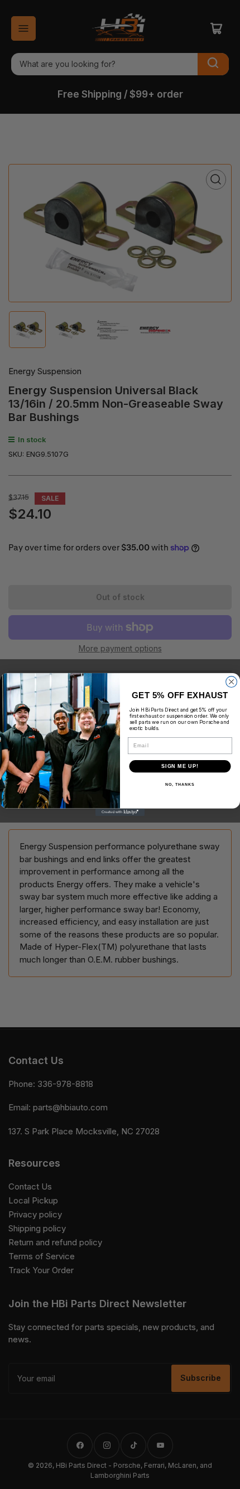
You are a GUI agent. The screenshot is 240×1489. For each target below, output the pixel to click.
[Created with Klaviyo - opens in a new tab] (120, 812)
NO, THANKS (179, 784)
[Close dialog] (231, 682)
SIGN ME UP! (180, 765)
